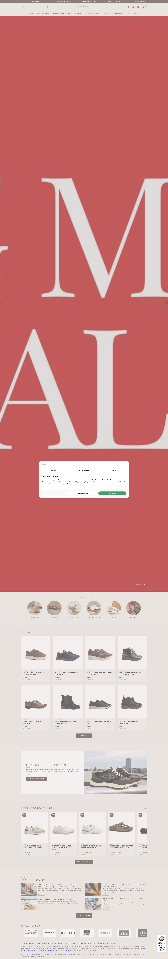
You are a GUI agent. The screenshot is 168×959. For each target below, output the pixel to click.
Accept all (112, 493)
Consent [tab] (54, 470)
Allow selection (83, 493)
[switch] (162, 950)
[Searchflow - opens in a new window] (124, 465)
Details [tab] (114, 470)
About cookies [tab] (84, 470)
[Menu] (165, 936)
